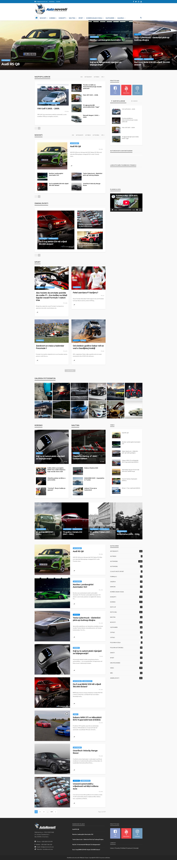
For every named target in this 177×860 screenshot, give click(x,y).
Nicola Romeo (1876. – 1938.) (128, 534)
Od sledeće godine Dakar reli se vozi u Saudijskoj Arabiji (88, 347)
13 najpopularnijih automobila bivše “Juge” (91, 106)
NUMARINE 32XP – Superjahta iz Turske (94, 479)
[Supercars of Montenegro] (43, 409)
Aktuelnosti (88, 76)
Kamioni (112, 586)
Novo (135, 101)
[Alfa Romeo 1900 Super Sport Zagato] (133, 409)
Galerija (120, 18)
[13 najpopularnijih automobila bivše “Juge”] (76, 108)
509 (52, 811)
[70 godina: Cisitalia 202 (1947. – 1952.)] (75, 520)
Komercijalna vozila (94, 18)
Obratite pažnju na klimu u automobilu (56, 479)
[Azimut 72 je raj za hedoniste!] (78, 491)
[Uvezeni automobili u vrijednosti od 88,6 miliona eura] (90, 220)
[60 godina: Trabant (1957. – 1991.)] (102, 520)
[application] (126, 202)
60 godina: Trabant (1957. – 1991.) (100, 533)
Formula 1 (40, 287)
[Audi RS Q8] (44, 45)
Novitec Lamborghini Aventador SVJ (107, 40)
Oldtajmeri (110, 18)
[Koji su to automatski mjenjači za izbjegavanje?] (52, 447)
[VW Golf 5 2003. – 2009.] (53, 95)
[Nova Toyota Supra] (79, 391)
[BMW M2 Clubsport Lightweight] (97, 409)
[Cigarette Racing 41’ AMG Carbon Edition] (88, 447)
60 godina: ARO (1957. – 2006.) (45, 533)
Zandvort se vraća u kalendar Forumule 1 (50, 347)
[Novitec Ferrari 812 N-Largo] (61, 391)
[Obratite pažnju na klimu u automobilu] (41, 481)
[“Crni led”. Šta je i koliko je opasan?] (41, 491)
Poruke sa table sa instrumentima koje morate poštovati (92, 86)
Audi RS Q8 (10, 64)
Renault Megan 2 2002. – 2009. (91, 116)
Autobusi (96, 76)
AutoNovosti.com (48, 849)
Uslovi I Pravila (114, 848)
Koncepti (62, 18)
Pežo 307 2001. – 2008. (90, 95)
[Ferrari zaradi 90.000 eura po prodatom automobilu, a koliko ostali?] (90, 240)
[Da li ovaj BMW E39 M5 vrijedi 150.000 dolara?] (42, 187)
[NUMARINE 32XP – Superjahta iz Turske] (78, 481)
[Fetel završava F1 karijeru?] (88, 278)
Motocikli (113, 612)
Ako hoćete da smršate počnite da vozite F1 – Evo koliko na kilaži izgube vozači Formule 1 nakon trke (51, 296)
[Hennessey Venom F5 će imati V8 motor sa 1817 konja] (116, 472)
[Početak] (112, 210)
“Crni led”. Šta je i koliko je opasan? (56, 489)
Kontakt (58, 1)
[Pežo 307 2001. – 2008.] (76, 98)
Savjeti (112, 652)
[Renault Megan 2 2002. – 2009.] (76, 118)
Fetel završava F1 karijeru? (85, 292)
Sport (81, 18)
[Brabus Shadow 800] (78, 471)
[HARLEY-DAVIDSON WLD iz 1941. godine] (133, 391)
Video (75, 714)
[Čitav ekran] (140, 210)
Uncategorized (115, 663)
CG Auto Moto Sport (117, 571)
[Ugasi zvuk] (137, 210)
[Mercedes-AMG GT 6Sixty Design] (79, 409)
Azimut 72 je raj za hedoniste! (90, 489)
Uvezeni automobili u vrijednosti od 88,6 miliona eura (89, 225)
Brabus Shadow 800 (91, 468)
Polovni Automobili (53, 103)
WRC (111, 673)
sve (81, 76)
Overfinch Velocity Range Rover (91, 184)
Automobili (5, 60)
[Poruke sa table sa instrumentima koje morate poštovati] (76, 88)
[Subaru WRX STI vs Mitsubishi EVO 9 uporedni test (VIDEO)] (52, 726)
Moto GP (113, 607)
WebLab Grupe (84, 857)
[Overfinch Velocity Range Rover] (76, 187)
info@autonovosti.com (47, 847)
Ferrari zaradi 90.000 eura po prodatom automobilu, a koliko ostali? (89, 245)
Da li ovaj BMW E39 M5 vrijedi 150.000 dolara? (152, 63)
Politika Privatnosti (126, 848)
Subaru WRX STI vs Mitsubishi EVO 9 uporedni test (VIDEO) (130, 461)
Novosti (43, 18)
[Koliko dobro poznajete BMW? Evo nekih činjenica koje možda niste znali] (41, 471)
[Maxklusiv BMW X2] (97, 391)
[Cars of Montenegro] (61, 409)
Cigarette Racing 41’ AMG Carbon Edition (85, 457)
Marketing (51, 1)
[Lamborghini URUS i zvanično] (115, 391)
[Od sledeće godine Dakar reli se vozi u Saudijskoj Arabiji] (88, 331)
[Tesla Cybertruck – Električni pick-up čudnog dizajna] (76, 176)
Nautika (72, 18)
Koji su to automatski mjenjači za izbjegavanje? (105, 63)
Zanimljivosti (149, 59)
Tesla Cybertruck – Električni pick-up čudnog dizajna (151, 38)
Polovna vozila (115, 642)
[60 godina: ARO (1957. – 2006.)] (48, 520)
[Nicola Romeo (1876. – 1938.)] (129, 520)
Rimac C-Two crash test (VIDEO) (131, 488)
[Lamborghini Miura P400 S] (43, 391)
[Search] (140, 17)
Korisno (52, 18)
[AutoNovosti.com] (51, 9)
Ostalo (112, 632)
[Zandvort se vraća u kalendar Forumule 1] (52, 331)
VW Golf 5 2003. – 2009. (48, 108)
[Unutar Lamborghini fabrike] (115, 409)
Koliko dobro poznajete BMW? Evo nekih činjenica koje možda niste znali (56, 469)
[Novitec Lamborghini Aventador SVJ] (110, 32)
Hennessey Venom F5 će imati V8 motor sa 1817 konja (130, 470)
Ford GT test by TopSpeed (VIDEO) (129, 479)
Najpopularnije (119, 101)
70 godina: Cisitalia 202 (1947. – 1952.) (72, 533)
